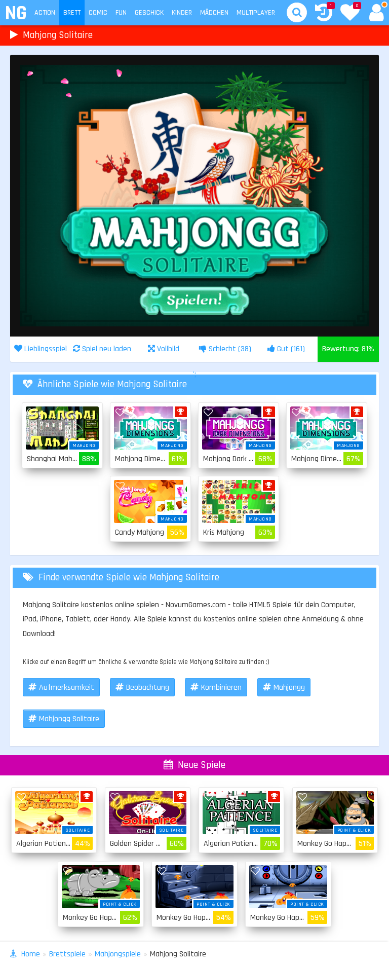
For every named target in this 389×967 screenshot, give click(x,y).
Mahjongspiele (118, 954)
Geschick (149, 12)
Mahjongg (289, 687)
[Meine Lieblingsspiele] (350, 14)
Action (44, 12)
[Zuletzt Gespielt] (323, 14)
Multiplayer (256, 12)
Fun (121, 12)
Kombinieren (221, 687)
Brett (72, 12)
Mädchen (214, 12)
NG (15, 13)
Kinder (182, 12)
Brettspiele (67, 954)
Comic (98, 12)
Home (30, 954)
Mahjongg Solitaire (69, 719)
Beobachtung (147, 687)
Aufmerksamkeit (66, 687)
